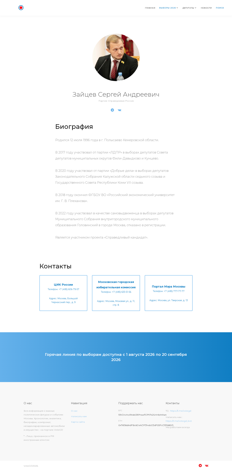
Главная (150, 8)
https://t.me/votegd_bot (179, 421)
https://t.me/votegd (180, 410)
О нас (74, 410)
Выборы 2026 (167, 8)
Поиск (220, 8)
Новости (206, 8)
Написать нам (79, 416)
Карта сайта (78, 421)
